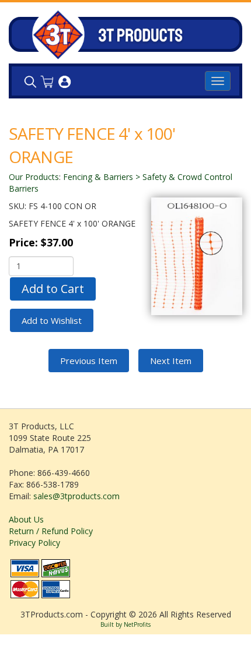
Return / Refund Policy (51, 530)
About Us (26, 519)
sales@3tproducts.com (76, 496)
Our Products (34, 176)
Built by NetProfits (125, 624)
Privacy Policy (34, 542)
